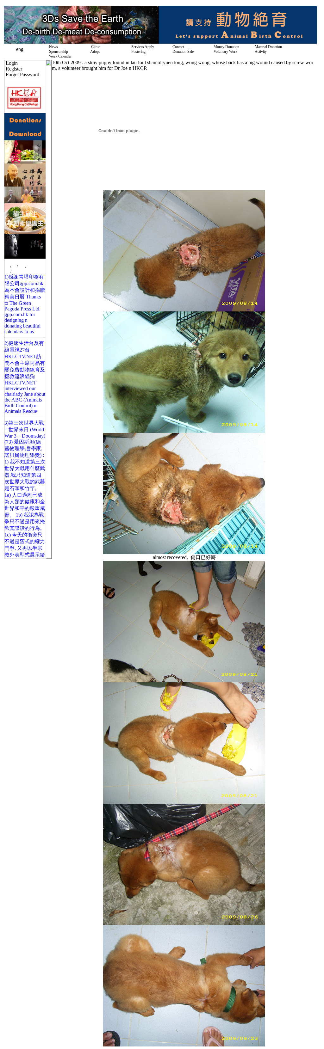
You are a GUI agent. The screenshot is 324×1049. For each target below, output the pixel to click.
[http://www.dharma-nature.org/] (25, 201)
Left (7, 271)
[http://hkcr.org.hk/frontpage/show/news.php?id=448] (81, 42)
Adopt (94, 51)
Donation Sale (182, 51)
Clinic (94, 47)
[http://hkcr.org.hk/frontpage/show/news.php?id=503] (25, 161)
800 (7, 266)
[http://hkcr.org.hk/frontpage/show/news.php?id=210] (25, 138)
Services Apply (141, 47)
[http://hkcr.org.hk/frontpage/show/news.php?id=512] (25, 184)
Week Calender (59, 56)
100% (30, 266)
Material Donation (267, 47)
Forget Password (22, 74)
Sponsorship (57, 51)
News (52, 47)
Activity (260, 51)
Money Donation (225, 47)
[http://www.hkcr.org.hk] (25, 111)
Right (15, 271)
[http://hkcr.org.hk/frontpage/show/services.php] (238, 42)
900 (14, 266)
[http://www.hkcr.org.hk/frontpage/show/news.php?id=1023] (25, 257)
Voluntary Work (224, 51)
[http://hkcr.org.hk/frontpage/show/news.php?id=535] (25, 232)
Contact (177, 47)
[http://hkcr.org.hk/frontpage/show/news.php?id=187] (25, 125)
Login (12, 63)
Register (14, 68)
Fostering (137, 51)
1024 (21, 266)
